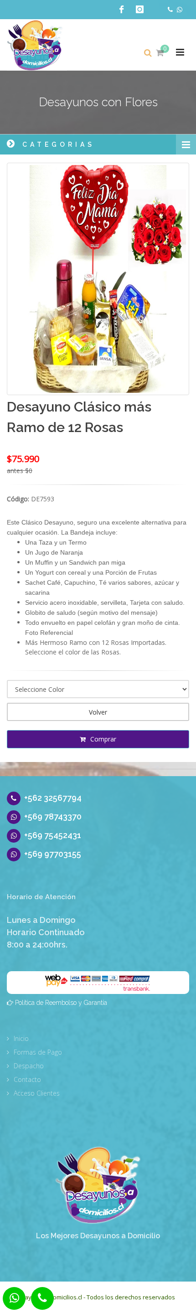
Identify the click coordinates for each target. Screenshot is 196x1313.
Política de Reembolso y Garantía (61, 1002)
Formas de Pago (38, 1052)
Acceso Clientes (37, 1093)
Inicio (21, 1038)
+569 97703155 (52, 854)
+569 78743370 (53, 816)
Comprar (102, 739)
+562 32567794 (53, 798)
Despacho (29, 1065)
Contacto (27, 1079)
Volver (98, 712)
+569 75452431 (52, 835)
